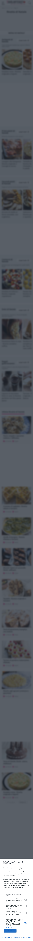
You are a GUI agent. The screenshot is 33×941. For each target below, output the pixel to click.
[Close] (29, 862)
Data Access (16, 937)
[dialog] (16, 900)
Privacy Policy (27, 937)
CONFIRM (10, 930)
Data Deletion (6, 937)
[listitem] (16, 895)
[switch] (25, 900)
